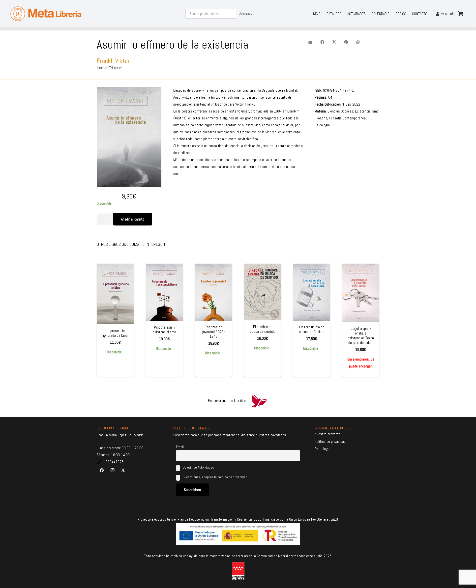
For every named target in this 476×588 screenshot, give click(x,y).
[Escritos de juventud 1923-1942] (213, 292)
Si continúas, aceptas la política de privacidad (215, 477)
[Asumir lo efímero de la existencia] (129, 90)
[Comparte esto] (322, 42)
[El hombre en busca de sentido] (262, 292)
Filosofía (321, 118)
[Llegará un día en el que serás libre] (311, 292)
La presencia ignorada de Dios (115, 333)
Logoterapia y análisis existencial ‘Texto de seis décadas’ (361, 335)
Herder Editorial (109, 68)
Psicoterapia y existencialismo (164, 330)
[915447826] (101, 462)
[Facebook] (102, 470)
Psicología (322, 125)
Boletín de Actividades (198, 467)
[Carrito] (460, 13)
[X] (123, 470)
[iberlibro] (259, 400)
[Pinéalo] (346, 42)
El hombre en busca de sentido (262, 329)
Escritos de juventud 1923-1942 (213, 331)
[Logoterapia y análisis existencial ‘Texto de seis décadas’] (360, 293)
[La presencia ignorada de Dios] (115, 294)
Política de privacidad (330, 441)
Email (180, 447)
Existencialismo (367, 111)
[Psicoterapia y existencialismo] (164, 292)
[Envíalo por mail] (310, 42)
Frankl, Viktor (113, 61)
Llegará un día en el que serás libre (312, 329)
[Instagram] (112, 470)
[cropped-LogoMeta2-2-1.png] (46, 14)
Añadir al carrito (132, 219)
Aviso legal (322, 448)
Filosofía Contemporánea (347, 118)
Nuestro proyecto (327, 434)
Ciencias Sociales (340, 111)
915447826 (114, 461)
